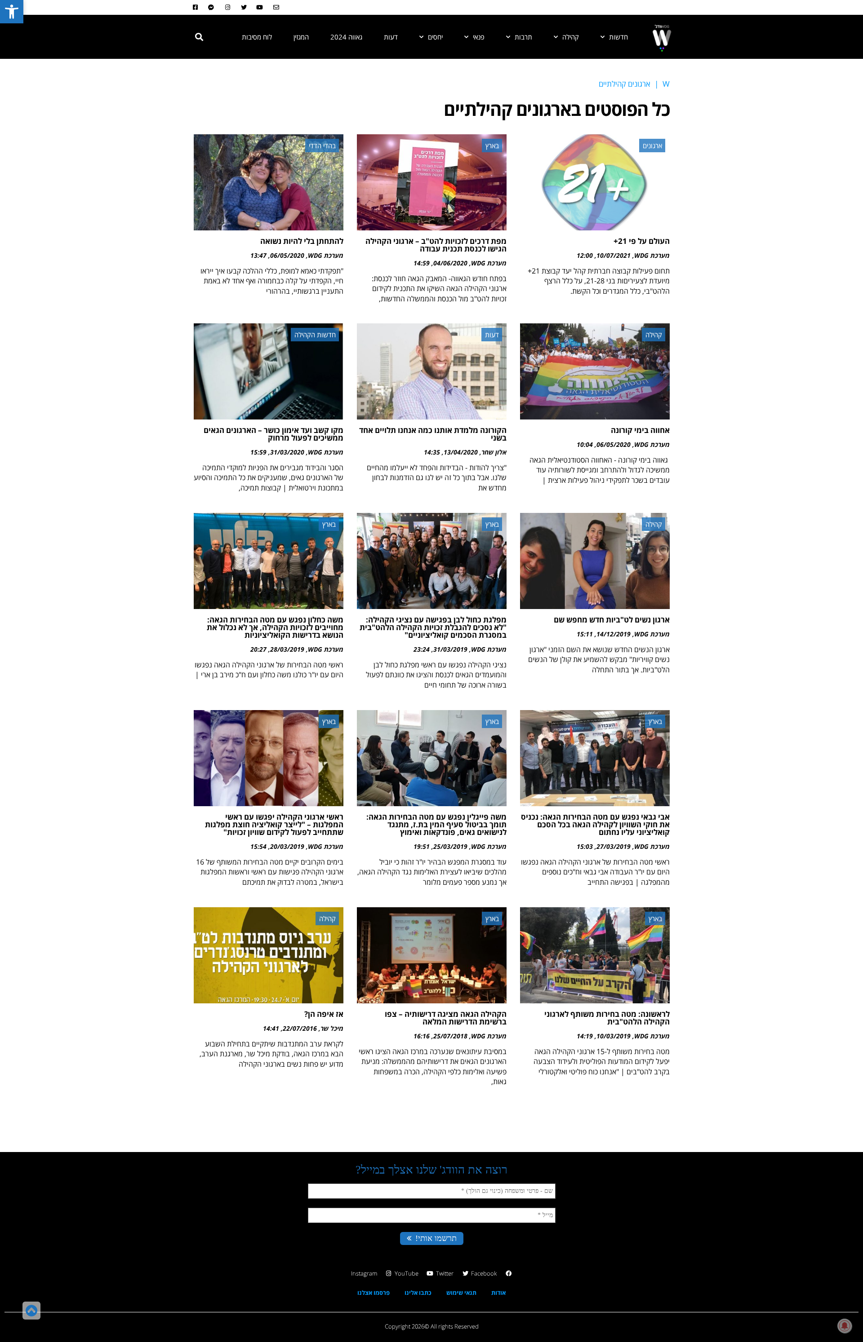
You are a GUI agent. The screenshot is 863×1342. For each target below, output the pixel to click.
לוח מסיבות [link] (257, 36)
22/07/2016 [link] (300, 1028)
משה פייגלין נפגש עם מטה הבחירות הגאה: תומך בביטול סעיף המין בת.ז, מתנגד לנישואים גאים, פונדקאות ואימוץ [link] (436, 824)
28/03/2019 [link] (287, 649)
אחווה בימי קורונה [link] (640, 430)
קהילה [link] (570, 36)
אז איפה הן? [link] (323, 1014)
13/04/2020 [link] (461, 452)
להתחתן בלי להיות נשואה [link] (301, 241)
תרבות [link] (523, 36)
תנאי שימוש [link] (461, 1293)
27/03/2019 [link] (613, 846)
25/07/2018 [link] (450, 1036)
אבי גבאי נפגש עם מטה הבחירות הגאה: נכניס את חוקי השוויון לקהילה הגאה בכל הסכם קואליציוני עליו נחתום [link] (595, 824)
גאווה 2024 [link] (346, 36)
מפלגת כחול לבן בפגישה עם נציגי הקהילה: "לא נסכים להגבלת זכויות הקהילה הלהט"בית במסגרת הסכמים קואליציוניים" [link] (433, 627)
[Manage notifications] (844, 1326)
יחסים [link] (435, 36)
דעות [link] (391, 36)
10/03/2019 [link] (613, 1036)
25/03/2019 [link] (450, 846)
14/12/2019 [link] (613, 634)
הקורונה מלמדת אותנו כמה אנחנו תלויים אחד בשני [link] (433, 434)
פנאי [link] (479, 36)
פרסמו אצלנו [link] (373, 1293)
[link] (11, 11)
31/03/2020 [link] (287, 452)
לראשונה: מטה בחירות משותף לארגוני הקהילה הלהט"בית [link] (607, 1018)
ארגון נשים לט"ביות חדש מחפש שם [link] (612, 619)
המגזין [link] (301, 36)
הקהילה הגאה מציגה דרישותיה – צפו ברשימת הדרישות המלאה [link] (446, 1018)
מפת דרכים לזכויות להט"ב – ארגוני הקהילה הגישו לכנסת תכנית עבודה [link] (436, 245)
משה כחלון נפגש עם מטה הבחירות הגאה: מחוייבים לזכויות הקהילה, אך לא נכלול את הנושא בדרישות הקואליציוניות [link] (275, 627)
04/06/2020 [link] (450, 263)
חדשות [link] (618, 36)
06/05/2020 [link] (287, 255)
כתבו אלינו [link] (418, 1293)
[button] (199, 37)
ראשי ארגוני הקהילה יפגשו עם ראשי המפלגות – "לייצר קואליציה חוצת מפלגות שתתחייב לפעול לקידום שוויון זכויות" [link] (274, 824)
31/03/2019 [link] (450, 649)
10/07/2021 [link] (613, 255)
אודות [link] (498, 1293)
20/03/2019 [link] (287, 846)
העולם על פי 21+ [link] (642, 241)
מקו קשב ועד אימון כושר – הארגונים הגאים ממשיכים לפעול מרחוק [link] (273, 434)
